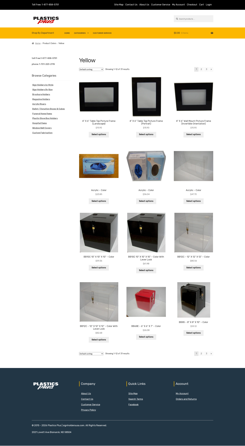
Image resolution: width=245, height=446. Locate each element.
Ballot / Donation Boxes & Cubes (48, 109)
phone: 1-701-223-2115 (43, 64)
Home (67, 33)
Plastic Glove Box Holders (45, 118)
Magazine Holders (41, 99)
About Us (144, 4)
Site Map (118, 4)
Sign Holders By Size (42, 89)
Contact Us (131, 4)
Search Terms (135, 399)
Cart (201, 4)
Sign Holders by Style (42, 85)
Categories (80, 33)
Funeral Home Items (42, 114)
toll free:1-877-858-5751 (44, 58)
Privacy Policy (88, 410)
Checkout (192, 4)
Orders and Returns (186, 399)
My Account (178, 4)
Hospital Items (39, 123)
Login (209, 4)
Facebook (133, 404)
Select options (99, 134)
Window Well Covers (42, 128)
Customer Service (160, 4)
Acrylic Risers (39, 104)
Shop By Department (43, 33)
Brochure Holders (41, 94)
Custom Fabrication (42, 133)
